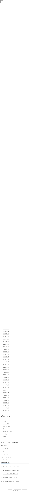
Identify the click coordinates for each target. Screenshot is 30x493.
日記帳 (4, 434)
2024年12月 (6, 357)
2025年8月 (6, 336)
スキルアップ (6, 426)
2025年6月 (6, 341)
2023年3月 (6, 410)
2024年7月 (6, 369)
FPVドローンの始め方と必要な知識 (10, 466)
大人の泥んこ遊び (7, 431)
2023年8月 (6, 397)
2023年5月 (6, 405)
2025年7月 (6, 339)
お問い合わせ (5, 460)
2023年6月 (6, 403)
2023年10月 (6, 392)
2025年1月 (6, 354)
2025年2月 (6, 351)
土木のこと (6, 429)
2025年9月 (6, 334)
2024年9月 (6, 364)
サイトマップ (5, 454)
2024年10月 (6, 362)
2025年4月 (6, 346)
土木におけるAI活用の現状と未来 (10, 473)
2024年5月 (6, 374)
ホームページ (5, 448)
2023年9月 (6, 395)
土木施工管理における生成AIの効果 (11, 470)
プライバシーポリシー (7, 457)
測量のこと (6, 436)
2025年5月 (6, 344)
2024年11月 (6, 359)
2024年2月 (6, 382)
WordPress (10, 488)
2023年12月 (6, 387)
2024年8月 (6, 367)
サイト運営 (6, 423)
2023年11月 (6, 390)
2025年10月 (6, 331)
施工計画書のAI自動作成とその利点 (11, 481)
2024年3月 (6, 380)
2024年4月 (6, 377)
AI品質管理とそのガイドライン (10, 477)
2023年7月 (6, 400)
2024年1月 (6, 385)
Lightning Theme (17, 488)
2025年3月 (6, 349)
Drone (4, 421)
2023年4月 (6, 408)
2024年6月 (6, 372)
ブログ (3, 451)
